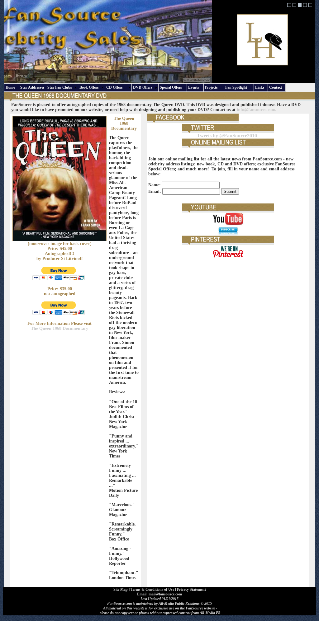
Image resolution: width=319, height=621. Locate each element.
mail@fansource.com (165, 594)
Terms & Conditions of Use (152, 589)
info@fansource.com (256, 109)
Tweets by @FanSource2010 (227, 135)
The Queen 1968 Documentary (59, 328)
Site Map (120, 589)
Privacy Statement (191, 589)
